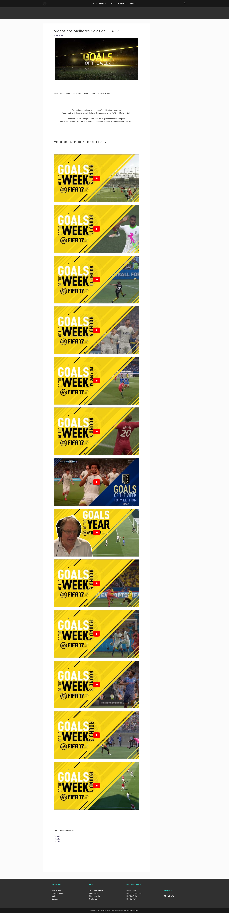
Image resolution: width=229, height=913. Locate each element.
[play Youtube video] (96, 178)
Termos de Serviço (96, 890)
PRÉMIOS (102, 4)
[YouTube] (172, 896)
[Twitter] (169, 896)
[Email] (165, 896)
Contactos (93, 899)
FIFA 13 (57, 842)
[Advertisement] (114, 12)
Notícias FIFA (131, 896)
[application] (95, 3)
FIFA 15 (57, 839)
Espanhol (55, 899)
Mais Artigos (56, 890)
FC (93, 4)
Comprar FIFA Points (134, 893)
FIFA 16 (57, 836)
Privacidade (93, 893)
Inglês (54, 896)
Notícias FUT (131, 899)
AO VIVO (121, 4)
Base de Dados (57, 893)
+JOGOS (131, 4)
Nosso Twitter (131, 890)
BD (112, 4)
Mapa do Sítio (94, 896)
